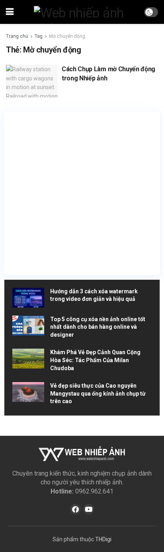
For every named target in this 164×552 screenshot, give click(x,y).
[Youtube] (88, 509)
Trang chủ (17, 36)
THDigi (103, 539)
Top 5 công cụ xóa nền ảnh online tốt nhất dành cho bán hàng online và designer (97, 327)
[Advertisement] (82, 193)
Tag (39, 36)
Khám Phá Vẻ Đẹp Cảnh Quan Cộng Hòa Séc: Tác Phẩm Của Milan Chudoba (95, 360)
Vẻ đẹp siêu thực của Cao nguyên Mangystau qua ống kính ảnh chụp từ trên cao (98, 393)
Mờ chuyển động (67, 36)
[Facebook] (75, 509)
